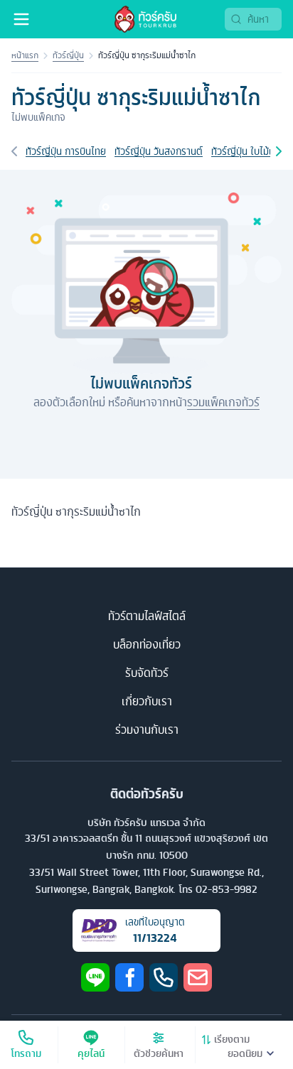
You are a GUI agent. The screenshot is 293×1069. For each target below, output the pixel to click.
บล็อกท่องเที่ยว (147, 644)
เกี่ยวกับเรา (147, 701)
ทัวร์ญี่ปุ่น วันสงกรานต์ (158, 151)
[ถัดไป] (278, 151)
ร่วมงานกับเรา (147, 729)
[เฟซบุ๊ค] (129, 977)
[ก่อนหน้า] (14, 151)
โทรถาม (26, 1053)
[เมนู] (21, 19)
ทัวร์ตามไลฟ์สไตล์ (147, 615)
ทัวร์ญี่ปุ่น (68, 55)
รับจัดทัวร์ (147, 672)
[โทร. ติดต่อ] (163, 977)
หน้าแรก (24, 55)
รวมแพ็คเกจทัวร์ (223, 402)
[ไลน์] (95, 977)
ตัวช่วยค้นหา (158, 1053)
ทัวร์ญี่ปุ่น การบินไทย (66, 151)
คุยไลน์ (91, 1053)
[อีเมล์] (197, 977)
